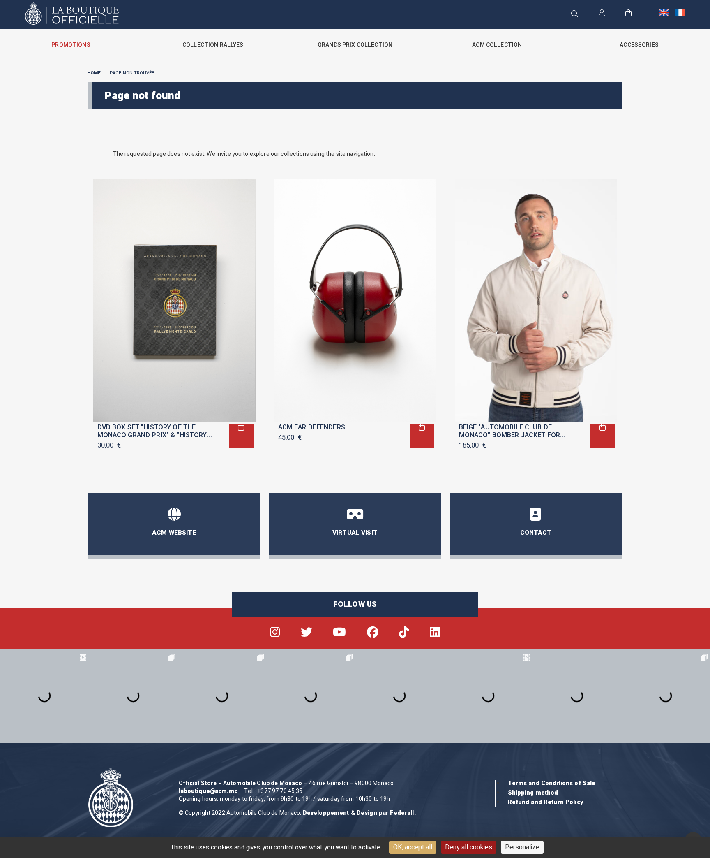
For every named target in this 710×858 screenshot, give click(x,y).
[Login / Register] (602, 13)
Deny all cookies (468, 847)
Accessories (639, 45)
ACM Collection (497, 45)
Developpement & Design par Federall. (359, 813)
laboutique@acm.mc (208, 791)
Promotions (70, 45)
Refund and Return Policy (545, 802)
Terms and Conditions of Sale (552, 783)
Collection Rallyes (213, 45)
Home (94, 73)
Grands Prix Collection (355, 45)
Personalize (522, 847)
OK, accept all (412, 847)
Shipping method (533, 792)
